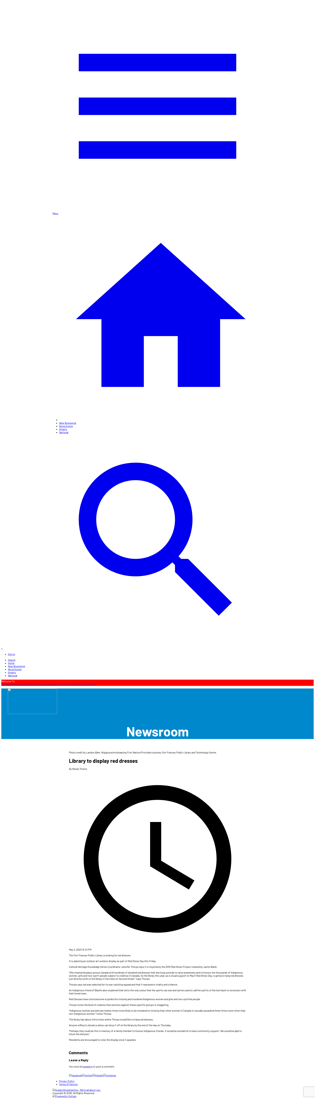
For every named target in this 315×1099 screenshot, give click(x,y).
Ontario (63, 429)
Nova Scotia (66, 426)
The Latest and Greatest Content (49, 684)
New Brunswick (67, 422)
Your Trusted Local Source (81, 684)
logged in (88, 1066)
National (63, 432)
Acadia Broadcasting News (16, 684)
